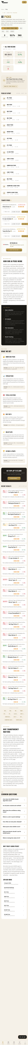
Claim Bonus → (14, 478)
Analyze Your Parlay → (10, 86)
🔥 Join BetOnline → (14, 249)
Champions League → (9, 720)
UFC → (5, 713)
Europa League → (19, 720)
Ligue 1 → (16, 716)
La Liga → (16, 713)
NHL (3, 31)
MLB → (11, 710)
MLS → (21, 716)
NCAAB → (22, 710)
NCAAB (12, 31)
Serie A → (22, 713)
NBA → (5, 710)
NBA (21, 28)
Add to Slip (16, 211)
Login (24, 2)
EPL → (10, 713)
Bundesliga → (8, 716)
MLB (7, 31)
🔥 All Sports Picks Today (9, 28)
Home (2, 9)
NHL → (16, 710)
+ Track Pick (6, 211)
